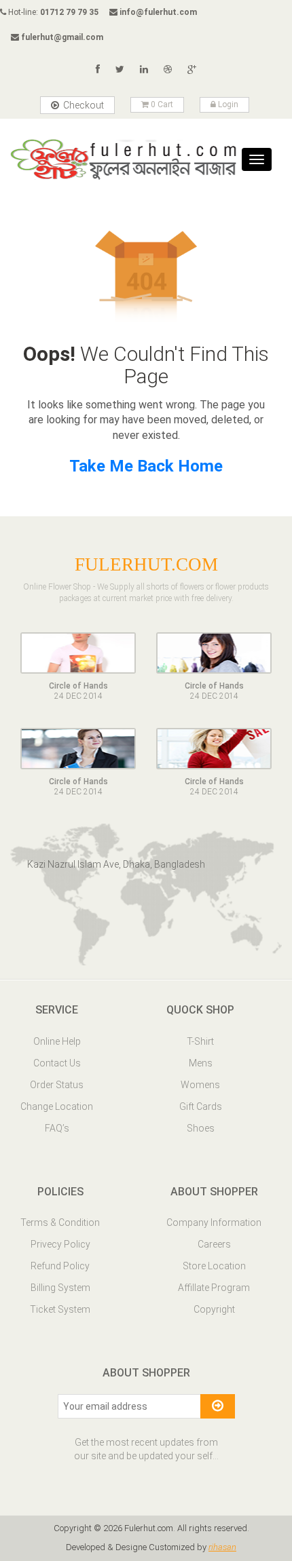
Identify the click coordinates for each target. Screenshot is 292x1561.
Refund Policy (60, 1265)
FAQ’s (57, 1128)
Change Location (56, 1106)
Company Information (213, 1222)
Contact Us (57, 1063)
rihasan (222, 1547)
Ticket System (60, 1309)
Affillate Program (214, 1287)
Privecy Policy (60, 1244)
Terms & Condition (60, 1222)
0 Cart (161, 104)
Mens (201, 1063)
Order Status (57, 1084)
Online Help (57, 1041)
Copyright (214, 1309)
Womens (200, 1084)
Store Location (214, 1265)
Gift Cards (200, 1106)
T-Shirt (200, 1041)
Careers (214, 1244)
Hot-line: (52, 12)
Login (227, 104)
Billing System (60, 1287)
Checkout (82, 105)
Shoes (201, 1128)
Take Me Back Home (146, 466)
